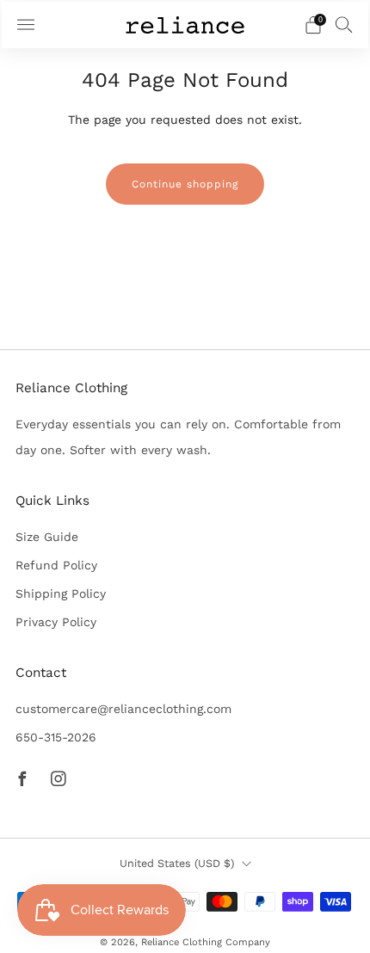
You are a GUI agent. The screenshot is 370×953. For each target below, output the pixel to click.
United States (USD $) (177, 863)
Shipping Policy (60, 593)
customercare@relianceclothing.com (123, 709)
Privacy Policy (55, 622)
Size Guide (46, 537)
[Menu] (25, 25)
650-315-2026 (55, 737)
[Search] (344, 24)
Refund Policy (56, 565)
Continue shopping (185, 184)
